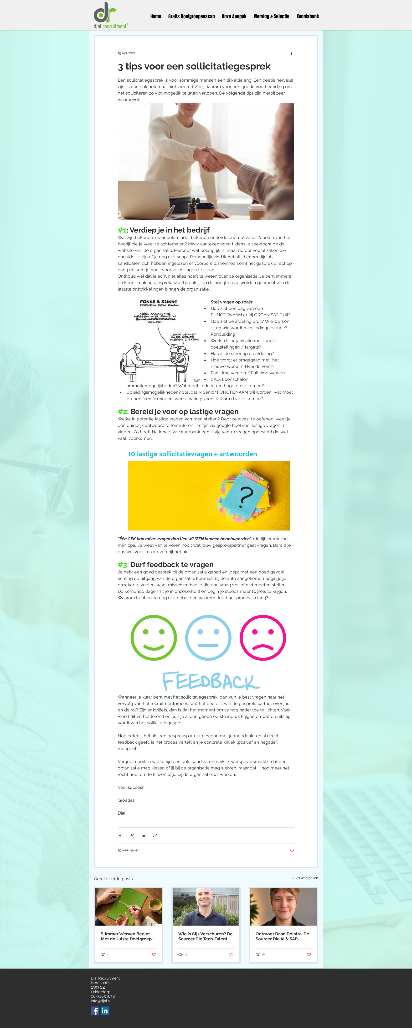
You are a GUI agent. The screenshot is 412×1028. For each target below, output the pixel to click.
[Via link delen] (155, 835)
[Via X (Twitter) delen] (131, 835)
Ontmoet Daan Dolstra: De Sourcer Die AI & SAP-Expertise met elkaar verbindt (282, 936)
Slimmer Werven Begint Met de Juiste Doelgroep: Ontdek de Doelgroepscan (128, 936)
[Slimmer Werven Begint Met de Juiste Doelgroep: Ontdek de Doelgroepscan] (128, 907)
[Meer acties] (291, 53)
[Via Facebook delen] (120, 835)
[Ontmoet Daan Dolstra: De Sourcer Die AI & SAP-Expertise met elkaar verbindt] (283, 907)
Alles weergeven (305, 878)
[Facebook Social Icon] (95, 1011)
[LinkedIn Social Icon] (105, 1011)
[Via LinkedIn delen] (143, 835)
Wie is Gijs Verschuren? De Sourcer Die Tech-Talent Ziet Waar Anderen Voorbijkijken (205, 936)
